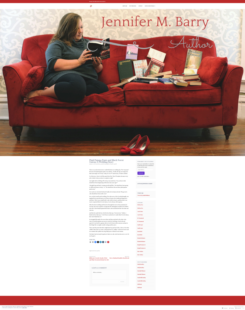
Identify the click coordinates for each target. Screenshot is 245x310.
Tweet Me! (140, 193)
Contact (140, 6)
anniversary (94, 250)
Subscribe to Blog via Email (145, 161)
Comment (122, 281)
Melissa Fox (140, 204)
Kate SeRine (140, 251)
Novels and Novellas (149, 6)
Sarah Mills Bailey (141, 277)
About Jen (125, 6)
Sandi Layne (140, 225)
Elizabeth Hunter (141, 238)
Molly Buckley (140, 264)
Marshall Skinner (141, 271)
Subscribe (141, 173)
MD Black (139, 284)
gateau (98, 250)
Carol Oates (140, 211)
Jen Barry (98, 164)
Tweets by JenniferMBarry (143, 195)
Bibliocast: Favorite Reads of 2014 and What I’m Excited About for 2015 (99, 258)
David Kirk (139, 231)
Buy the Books (132, 6)
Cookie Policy (24, 307)
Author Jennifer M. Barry (144, 183)
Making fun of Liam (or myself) (111, 164)
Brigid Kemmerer (141, 244)
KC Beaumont (140, 218)
